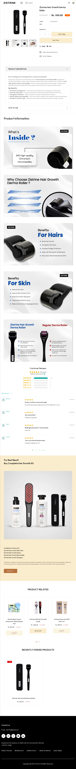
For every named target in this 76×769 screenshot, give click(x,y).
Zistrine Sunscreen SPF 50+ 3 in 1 (61, 620)
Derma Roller (53, 21)
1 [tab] (36, 641)
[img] (29, 400)
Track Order (57, 750)
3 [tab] (39, 641)
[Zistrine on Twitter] (13, 736)
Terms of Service (45, 750)
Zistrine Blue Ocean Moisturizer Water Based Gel (14, 621)
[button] (27, 378)
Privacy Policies (6, 750)
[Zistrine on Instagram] (8, 736)
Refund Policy (19, 750)
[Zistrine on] (23, 736)
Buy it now (56, 40)
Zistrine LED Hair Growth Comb (38, 620)
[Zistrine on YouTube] (18, 736)
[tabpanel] (14, 617)
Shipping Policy (31, 750)
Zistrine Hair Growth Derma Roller (23, 698)
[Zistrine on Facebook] (3, 736)
